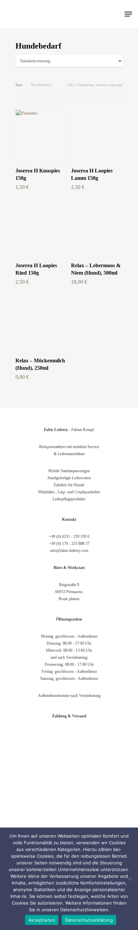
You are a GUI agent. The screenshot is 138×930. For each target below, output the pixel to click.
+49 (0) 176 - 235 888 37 (69, 543)
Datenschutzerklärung (89, 920)
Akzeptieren (41, 920)
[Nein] (129, 878)
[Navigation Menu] (128, 14)
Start (18, 85)
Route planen (69, 598)
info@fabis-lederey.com (69, 550)
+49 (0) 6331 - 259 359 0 (69, 536)
